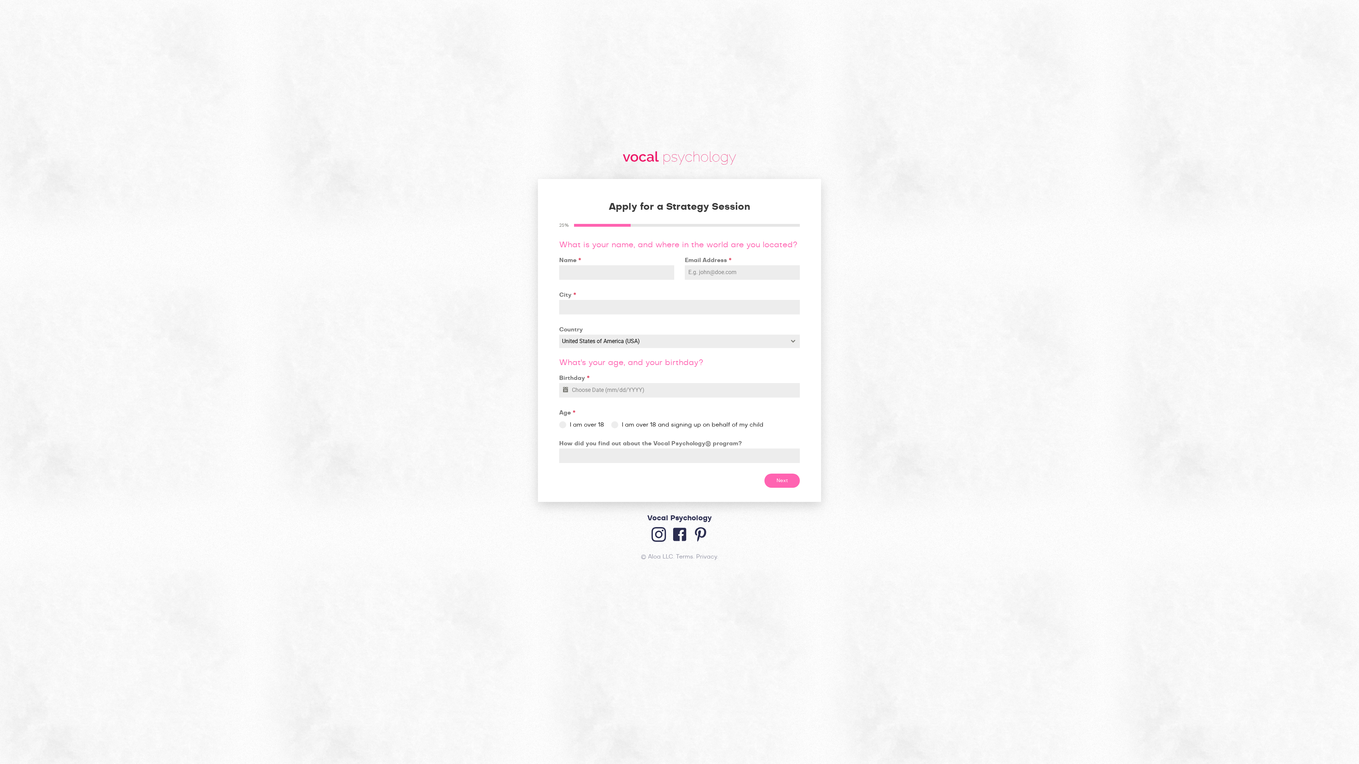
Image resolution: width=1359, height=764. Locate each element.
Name (570, 260)
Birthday (574, 378)
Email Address (708, 260)
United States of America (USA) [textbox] (601, 341)
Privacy (706, 557)
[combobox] (679, 341)
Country (571, 329)
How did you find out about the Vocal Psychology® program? (650, 443)
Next (782, 480)
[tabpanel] (679, 352)
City (567, 295)
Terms (684, 557)
